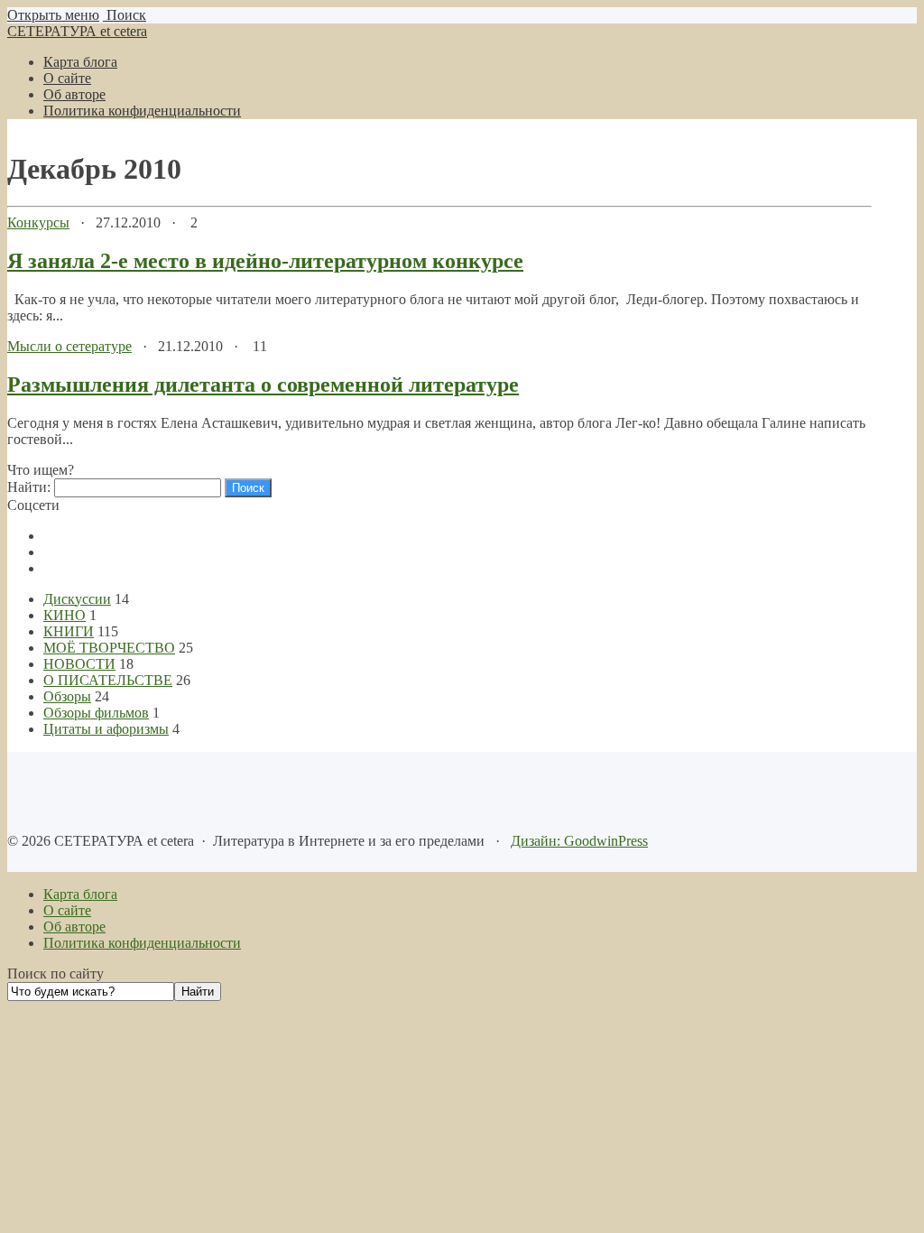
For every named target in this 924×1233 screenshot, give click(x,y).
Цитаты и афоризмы (106, 729)
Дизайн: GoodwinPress (579, 840)
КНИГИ (68, 631)
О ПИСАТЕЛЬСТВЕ (107, 680)
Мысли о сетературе (69, 346)
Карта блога (80, 894)
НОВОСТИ (79, 664)
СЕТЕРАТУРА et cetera (77, 31)
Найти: (29, 487)
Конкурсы (38, 222)
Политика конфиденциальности (142, 942)
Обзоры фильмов (96, 712)
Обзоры (67, 696)
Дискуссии (77, 599)
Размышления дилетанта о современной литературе (263, 384)
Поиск (124, 15)
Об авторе (74, 926)
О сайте (67, 910)
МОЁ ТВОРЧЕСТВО (109, 647)
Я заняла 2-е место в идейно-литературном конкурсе (265, 261)
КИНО (64, 615)
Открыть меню (53, 15)
